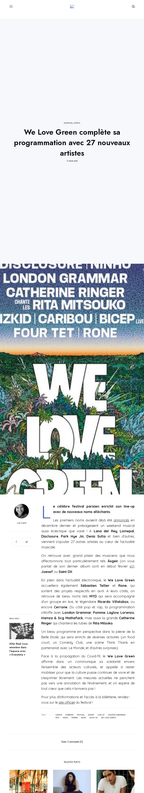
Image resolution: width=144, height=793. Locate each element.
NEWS (77, 123)
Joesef (91, 715)
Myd (57, 718)
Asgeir (59, 715)
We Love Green (108, 718)
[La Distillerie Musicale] (72, 6)
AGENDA (68, 123)
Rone (83, 718)
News (65, 718)
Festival (81, 715)
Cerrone (69, 715)
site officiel (67, 702)
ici (131, 566)
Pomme (74, 718)
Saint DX (93, 718)
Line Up (101, 715)
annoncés (121, 520)
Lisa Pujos (21, 523)
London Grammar (116, 715)
